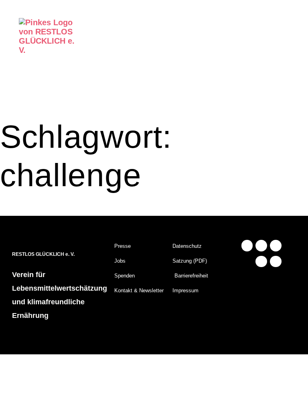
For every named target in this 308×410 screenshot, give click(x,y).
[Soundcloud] (276, 261)
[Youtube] (276, 245)
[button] (276, 48)
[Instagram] (247, 245)
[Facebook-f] (261, 245)
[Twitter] (261, 261)
